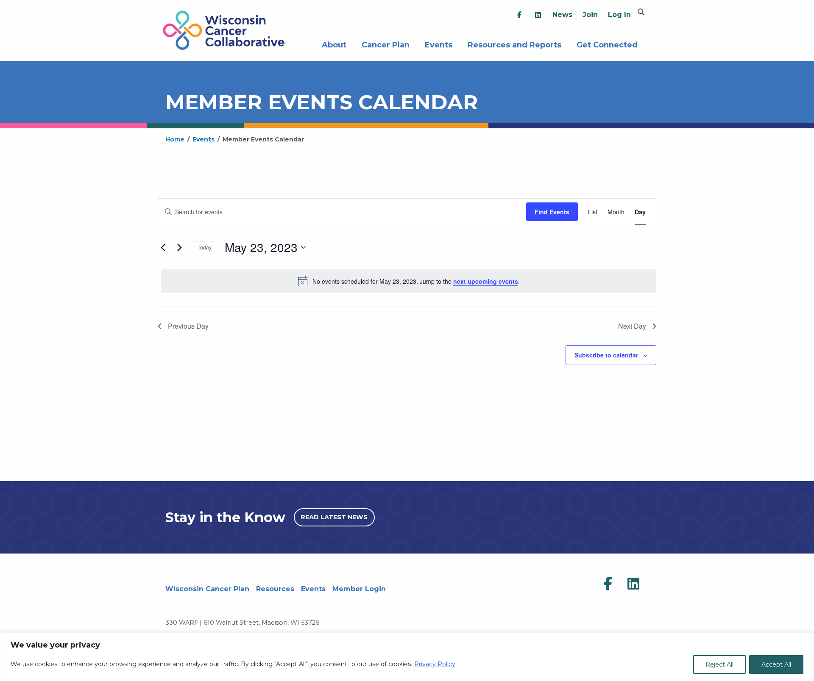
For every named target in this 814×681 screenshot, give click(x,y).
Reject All (719, 664)
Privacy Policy (434, 664)
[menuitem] (519, 15)
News (562, 15)
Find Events (552, 212)
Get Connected (607, 43)
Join (590, 15)
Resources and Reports (514, 43)
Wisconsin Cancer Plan (207, 589)
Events (438, 43)
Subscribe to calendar (606, 355)
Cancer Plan (386, 43)
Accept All (776, 664)
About (334, 43)
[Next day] (179, 247)
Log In (619, 15)
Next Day (632, 326)
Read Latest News (334, 517)
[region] (407, 656)
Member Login (359, 589)
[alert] (408, 281)
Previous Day (188, 326)
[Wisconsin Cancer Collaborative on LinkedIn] (633, 584)
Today (205, 247)
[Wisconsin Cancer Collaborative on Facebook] (607, 584)
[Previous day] (163, 247)
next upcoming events (485, 281)
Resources (275, 589)
